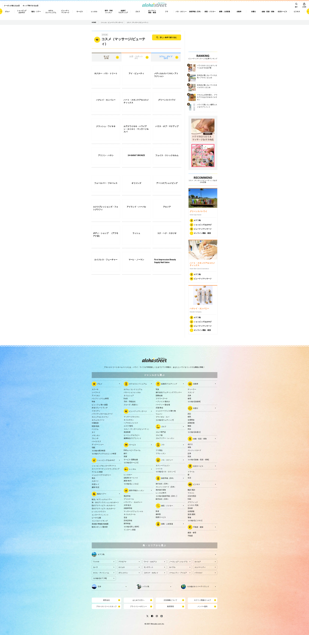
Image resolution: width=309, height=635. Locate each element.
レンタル (132, 469)
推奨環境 (170, 606)
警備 (189, 517)
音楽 (125, 517)
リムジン (159, 414)
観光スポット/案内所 (100, 527)
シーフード (96, 392)
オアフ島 (197, 220)
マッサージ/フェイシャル (133, 511)
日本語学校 (128, 520)
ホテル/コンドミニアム (138, 384)
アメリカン (96, 395)
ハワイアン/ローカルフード (102, 414)
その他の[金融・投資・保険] (198, 460)
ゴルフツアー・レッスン (165, 438)
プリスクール (129, 499)
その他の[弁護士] (194, 432)
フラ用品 (159, 450)
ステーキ (95, 389)
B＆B (126, 398)
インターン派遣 (130, 530)
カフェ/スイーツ (98, 420)
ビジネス (196, 484)
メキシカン (96, 435)
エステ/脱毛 (128, 426)
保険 (189, 447)
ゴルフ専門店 (161, 432)
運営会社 (106, 600)
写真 (157, 389)
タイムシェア (129, 395)
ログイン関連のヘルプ (202, 600)
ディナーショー (98, 444)
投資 (189, 456)
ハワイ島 (145, 586)
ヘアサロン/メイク (131, 423)
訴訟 (189, 414)
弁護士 (195, 408)
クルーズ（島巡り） (131, 405)
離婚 (189, 426)
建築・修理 (192, 533)
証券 (189, 453)
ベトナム (95, 429)
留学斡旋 (127, 523)
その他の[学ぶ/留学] (131, 527)
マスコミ (191, 493)
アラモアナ (122, 562)
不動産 (190, 536)
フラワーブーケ (162, 398)
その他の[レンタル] (131, 484)
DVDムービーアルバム (132, 450)
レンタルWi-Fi (161, 493)
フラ (163, 445)
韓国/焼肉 (95, 426)
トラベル (191, 472)
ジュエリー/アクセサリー (101, 475)
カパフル (172, 567)
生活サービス (198, 466)
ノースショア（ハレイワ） (178, 562)
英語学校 (127, 496)
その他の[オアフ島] (100, 578)
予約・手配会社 (130, 402)
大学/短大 (127, 505)
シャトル (159, 469)
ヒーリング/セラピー (132, 435)
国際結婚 (159, 395)
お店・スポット (136, 57)
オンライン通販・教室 (202, 233)
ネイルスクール (130, 514)
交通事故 (191, 420)
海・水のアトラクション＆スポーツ (105, 502)
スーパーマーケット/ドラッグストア (105, 469)
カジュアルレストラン (100, 417)
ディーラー (192, 389)
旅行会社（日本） (162, 484)
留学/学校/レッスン (136, 490)
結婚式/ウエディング (169, 384)
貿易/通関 (191, 514)
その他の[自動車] (194, 402)
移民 (189, 417)
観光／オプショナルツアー (102, 499)
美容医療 (127, 432)
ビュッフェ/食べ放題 (100, 405)
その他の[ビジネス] (195, 520)
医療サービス (161, 517)
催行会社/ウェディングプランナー (169, 392)
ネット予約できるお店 (30, 6)
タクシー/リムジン (163, 465)
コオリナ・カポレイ (151, 573)
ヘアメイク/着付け (163, 402)
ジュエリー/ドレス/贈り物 (166, 411)
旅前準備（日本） (168, 478)
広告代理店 (192, 496)
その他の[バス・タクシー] (165, 472)
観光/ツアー (101, 494)
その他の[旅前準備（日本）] (166, 496)
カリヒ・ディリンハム (101, 573)
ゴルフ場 (159, 435)
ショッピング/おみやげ (202, 225)
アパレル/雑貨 (97, 472)
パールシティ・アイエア (178, 573)
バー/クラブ (96, 441)
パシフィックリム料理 (100, 398)
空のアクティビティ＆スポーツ (103, 509)
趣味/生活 (95, 487)
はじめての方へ (138, 600)
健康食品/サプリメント (132, 438)
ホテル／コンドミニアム (133, 389)
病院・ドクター (167, 506)
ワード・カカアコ (150, 562)
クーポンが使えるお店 (12, 6)
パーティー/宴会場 (163, 405)
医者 (157, 511)
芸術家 (190, 508)
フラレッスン (161, 453)
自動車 (195, 384)
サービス (132, 445)
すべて (106, 57)
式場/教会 (159, 408)
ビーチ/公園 (96, 518)
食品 (93, 478)
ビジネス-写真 (193, 505)
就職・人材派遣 (167, 524)
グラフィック (193, 502)
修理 (189, 398)
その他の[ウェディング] (165, 420)
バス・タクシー (167, 460)
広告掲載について (170, 600)
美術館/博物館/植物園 (100, 524)
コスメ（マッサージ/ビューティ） (137, 429)
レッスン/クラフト (99, 512)
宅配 (93, 447)
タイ (93, 432)
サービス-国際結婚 (131, 460)
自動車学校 (128, 508)
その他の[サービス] (131, 463)
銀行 (125, 453)
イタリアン (96, 411)
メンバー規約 (202, 606)
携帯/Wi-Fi (127, 481)
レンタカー (128, 475)
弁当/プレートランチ (100, 408)
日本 (99, 586)
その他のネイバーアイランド (198, 586)
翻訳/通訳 (191, 490)
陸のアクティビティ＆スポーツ (103, 505)
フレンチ (95, 438)
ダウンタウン (123, 573)
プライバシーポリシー (138, 606)
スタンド (191, 392)
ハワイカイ (198, 573)
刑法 (189, 429)
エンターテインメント (100, 515)
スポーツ (95, 481)
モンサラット (148, 567)
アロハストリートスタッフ (106, 606)
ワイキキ (96, 562)
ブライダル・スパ (162, 417)
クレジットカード (194, 450)
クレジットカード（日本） (166, 487)
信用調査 (191, 511)
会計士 (190, 444)
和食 (93, 402)
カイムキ (121, 567)
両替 (125, 456)
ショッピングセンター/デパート (104, 466)
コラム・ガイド (166, 57)
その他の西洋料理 (98, 451)
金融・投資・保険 (200, 439)
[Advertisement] (203, 41)
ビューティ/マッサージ (202, 229)
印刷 (189, 499)
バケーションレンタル (132, 392)
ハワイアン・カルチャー (133, 502)
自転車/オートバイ (131, 478)
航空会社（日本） (162, 499)
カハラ (95, 567)
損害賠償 (191, 423)
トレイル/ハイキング (100, 521)
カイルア (197, 562)
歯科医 (158, 514)
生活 (189, 478)
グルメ (99, 384)
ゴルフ (163, 426)
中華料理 (95, 423)
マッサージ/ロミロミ (132, 417)
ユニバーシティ (200, 567)
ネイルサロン (129, 420)
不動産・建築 (198, 527)
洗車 (189, 395)
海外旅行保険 (161, 490)
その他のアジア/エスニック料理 (104, 454)
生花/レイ (95, 484)
